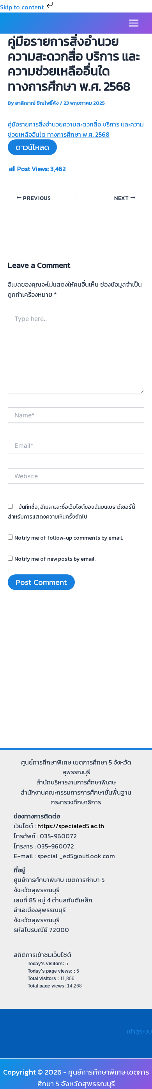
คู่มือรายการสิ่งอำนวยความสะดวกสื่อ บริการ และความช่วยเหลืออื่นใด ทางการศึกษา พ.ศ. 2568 (76, 129)
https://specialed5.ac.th (70, 826)
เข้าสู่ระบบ (139, 1031)
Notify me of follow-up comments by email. (68, 538)
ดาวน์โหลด (32, 147)
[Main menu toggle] (133, 23)
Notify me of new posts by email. (54, 559)
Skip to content (22, 7)
